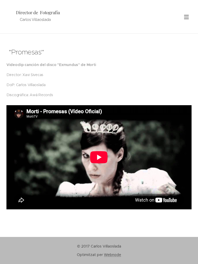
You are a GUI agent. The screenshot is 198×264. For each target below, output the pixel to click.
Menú (186, 17)
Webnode (112, 254)
